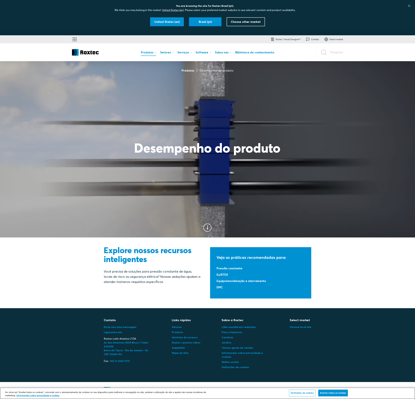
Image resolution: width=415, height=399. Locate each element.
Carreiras (227, 337)
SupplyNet (178, 347)
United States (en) (173, 10)
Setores (177, 327)
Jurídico (226, 342)
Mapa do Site (180, 352)
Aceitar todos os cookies (333, 393)
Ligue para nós (113, 332)
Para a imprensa (232, 332)
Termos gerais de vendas (237, 347)
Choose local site (300, 327)
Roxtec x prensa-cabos (186, 342)
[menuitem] (148, 53)
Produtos (188, 70)
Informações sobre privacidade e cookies (37, 395)
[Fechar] (409, 6)
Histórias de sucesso (184, 337)
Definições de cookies (235, 367)
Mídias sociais (230, 362)
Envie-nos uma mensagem (120, 327)
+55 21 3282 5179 (119, 361)
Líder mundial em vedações (239, 327)
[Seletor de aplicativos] (74, 39)
